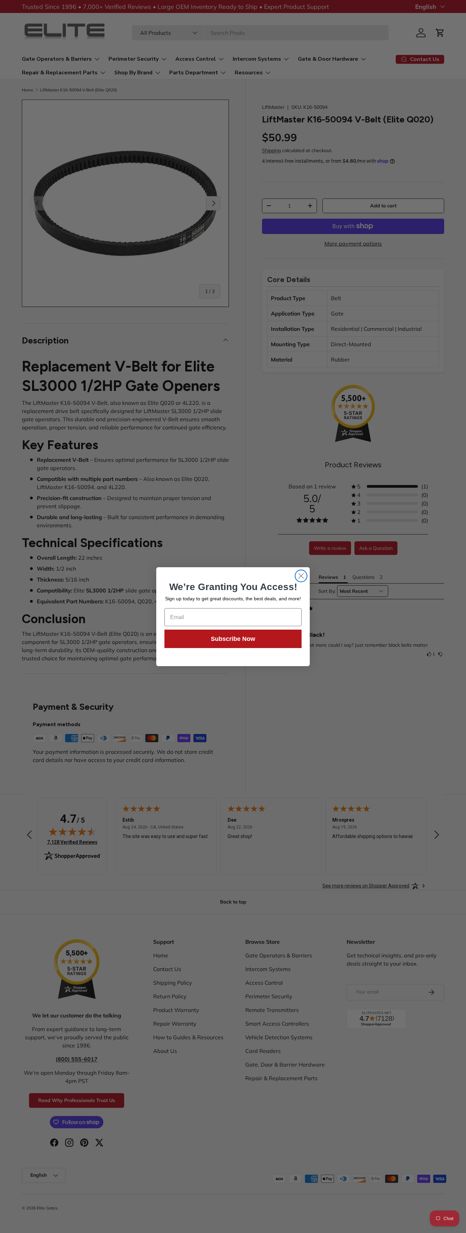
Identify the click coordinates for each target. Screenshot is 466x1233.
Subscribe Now (233, 638)
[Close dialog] (301, 576)
